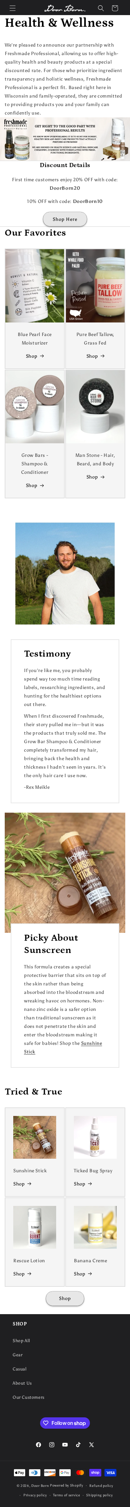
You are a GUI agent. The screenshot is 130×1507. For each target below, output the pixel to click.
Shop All (21, 1340)
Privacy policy (35, 1495)
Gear (17, 1355)
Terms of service (66, 1495)
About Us (22, 1383)
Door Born (40, 1485)
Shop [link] (19, 1274)
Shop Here (65, 219)
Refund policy (101, 1486)
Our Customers (28, 1397)
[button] (13, 8)
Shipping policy (99, 1495)
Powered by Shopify (66, 1485)
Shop (31, 356)
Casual (20, 1369)
